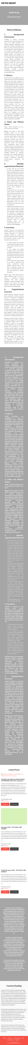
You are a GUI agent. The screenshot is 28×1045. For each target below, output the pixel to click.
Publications (17, 1039)
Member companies (17, 1038)
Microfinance (6, 800)
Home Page (10, 1038)
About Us (4, 1038)
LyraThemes (19, 1043)
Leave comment (14, 804)
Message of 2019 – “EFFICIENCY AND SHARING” (11, 827)
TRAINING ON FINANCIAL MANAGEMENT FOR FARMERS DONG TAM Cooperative (13, 780)
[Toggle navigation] (25, 3)
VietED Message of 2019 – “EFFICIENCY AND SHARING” (13, 871)
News (23, 1038)
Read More (5, 804)
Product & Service (10, 1039)
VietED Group (7, 3)
